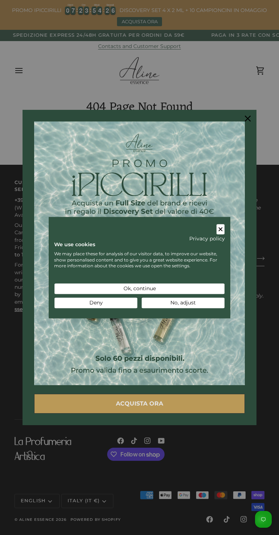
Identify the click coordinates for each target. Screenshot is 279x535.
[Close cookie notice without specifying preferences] (220, 229)
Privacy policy (207, 239)
